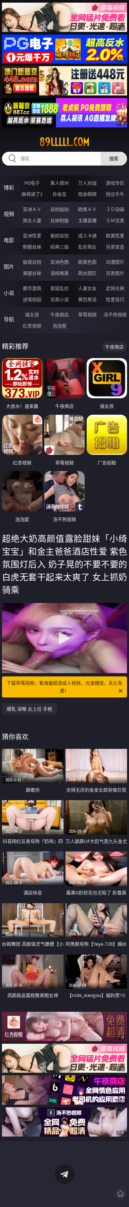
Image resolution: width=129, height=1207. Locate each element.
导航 (9, 319)
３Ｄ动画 (115, 209)
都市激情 (32, 288)
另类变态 (115, 247)
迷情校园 (32, 299)
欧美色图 (87, 262)
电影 (9, 240)
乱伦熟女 (87, 247)
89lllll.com (64, 141)
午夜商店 (59, 314)
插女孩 (32, 314)
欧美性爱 (115, 235)
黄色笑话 (87, 299)
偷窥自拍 (32, 262)
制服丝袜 (32, 247)
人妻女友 (87, 288)
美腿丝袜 (32, 273)
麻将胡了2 (32, 194)
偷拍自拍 (59, 235)
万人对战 (87, 183)
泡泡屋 (59, 326)
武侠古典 (115, 288)
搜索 (113, 158)
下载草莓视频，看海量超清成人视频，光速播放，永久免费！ (64, 687)
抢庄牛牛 (115, 194)
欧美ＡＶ (87, 209)
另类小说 (59, 299)
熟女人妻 (32, 220)
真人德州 (59, 183)
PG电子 (32, 183)
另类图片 (115, 273)
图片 (9, 266)
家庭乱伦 (59, 288)
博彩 (9, 187)
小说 (9, 293)
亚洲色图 (59, 262)
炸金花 (59, 194)
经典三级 (59, 247)
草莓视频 (87, 314)
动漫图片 (115, 262)
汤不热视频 (115, 314)
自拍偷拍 (59, 209)
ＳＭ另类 (115, 220)
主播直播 (87, 220)
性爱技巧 (115, 299)
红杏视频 (32, 326)
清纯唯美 (59, 273)
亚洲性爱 (32, 235)
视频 (9, 214)
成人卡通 (87, 235)
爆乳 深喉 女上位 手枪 (29, 709)
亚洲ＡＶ (32, 209)
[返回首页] (120, 1193)
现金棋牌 (87, 194)
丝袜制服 (59, 220)
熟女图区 (87, 273)
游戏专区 (115, 183)
